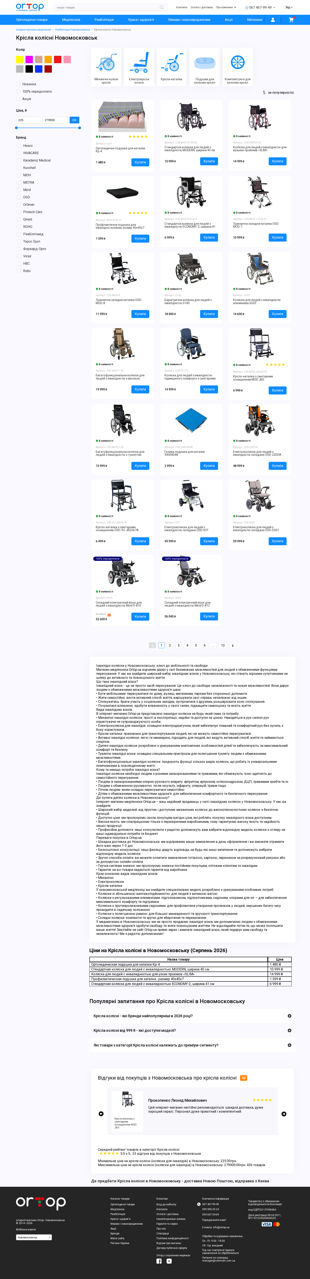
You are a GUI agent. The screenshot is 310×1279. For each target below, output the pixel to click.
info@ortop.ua (221, 1227)
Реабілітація (104, 20)
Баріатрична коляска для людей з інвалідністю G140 (188, 301)
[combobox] (34, 1237)
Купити (140, 162)
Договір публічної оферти (171, 1248)
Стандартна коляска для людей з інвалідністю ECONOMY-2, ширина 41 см (190, 226)
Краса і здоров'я (141, 20)
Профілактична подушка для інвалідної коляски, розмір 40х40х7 (120, 226)
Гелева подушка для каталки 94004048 (184, 453)
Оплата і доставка (202, 7)
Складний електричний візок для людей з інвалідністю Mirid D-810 (119, 604)
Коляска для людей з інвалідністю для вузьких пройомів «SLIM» (260, 149)
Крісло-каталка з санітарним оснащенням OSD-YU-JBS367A (117, 528)
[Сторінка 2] (232, 645)
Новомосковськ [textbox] (27, 1237)
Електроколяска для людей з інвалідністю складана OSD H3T (186, 528)
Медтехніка (71, 20)
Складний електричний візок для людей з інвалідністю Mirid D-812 (187, 604)
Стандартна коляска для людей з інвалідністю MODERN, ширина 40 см (189, 149)
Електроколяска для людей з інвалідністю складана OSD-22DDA (257, 453)
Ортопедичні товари (31, 20)
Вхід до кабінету (166, 1204)
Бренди (115, 1233)
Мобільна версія (26, 1229)
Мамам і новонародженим (189, 20)
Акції (229, 20)
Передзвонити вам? (214, 1220)
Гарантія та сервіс (167, 1223)
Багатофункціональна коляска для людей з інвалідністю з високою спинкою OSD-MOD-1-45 (120, 378)
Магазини (254, 20)
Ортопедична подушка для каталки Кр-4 (120, 150)
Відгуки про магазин (168, 1243)
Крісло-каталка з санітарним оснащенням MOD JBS (253, 378)
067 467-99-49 (260, 7)
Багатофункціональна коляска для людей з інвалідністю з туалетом (120, 453)
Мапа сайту (117, 1238)
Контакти (181, 7)
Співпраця (162, 1233)
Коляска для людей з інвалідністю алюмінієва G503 (257, 301)
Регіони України (120, 1243)
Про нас (161, 1228)
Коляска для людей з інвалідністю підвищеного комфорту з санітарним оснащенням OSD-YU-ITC (190, 378)
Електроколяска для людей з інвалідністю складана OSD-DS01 (256, 528)
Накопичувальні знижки (170, 1219)
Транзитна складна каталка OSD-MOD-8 (119, 301)
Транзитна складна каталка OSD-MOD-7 (256, 225)
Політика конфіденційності (172, 1238)
